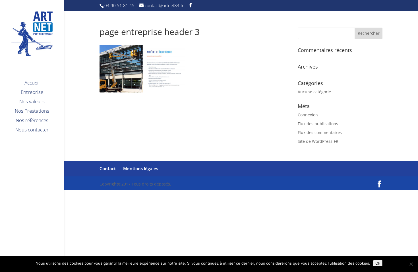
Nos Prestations (32, 111)
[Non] (411, 264)
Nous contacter (32, 130)
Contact (108, 168)
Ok (377, 263)
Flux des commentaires (320, 132)
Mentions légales (140, 168)
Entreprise (32, 92)
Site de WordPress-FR (318, 141)
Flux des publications (318, 123)
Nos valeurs (32, 102)
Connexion (308, 115)
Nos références (32, 120)
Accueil (32, 83)
